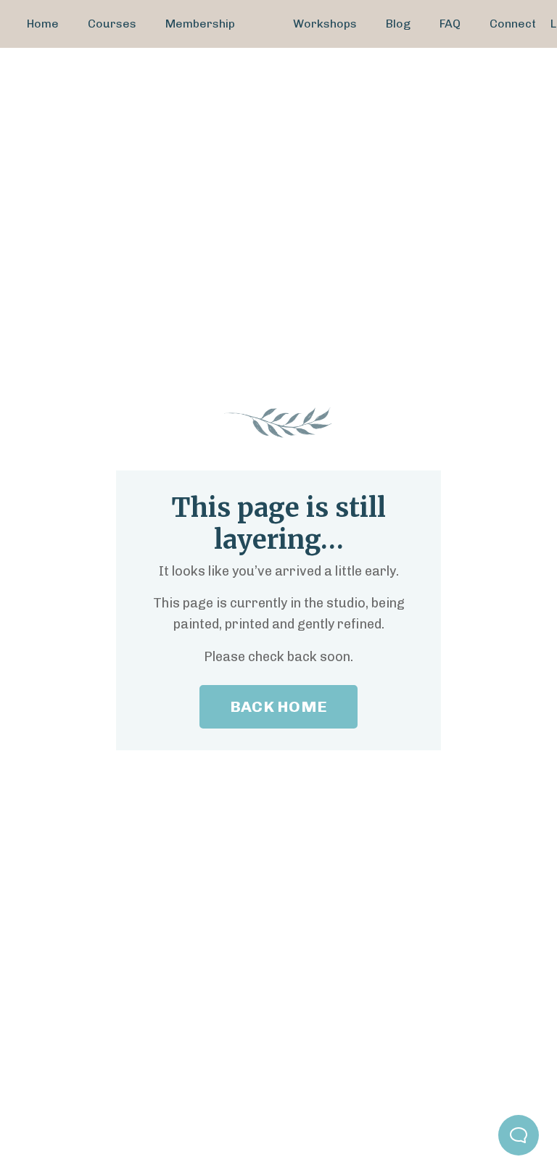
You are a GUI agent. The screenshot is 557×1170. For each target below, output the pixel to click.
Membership (200, 23)
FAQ (450, 23)
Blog (398, 23)
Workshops (325, 23)
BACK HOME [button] (278, 706)
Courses (112, 23)
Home (43, 23)
